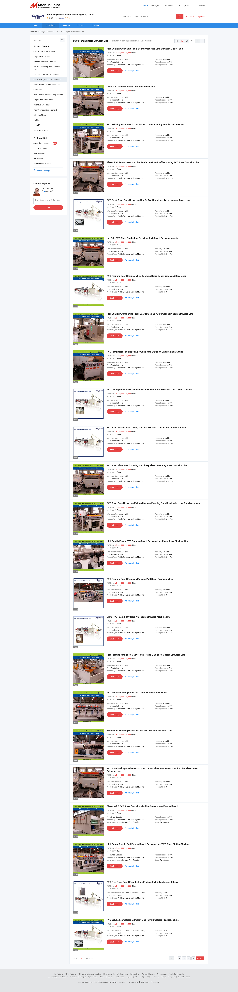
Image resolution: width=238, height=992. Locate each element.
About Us (66, 25)
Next (199, 958)
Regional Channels (148, 974)
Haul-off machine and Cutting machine (48, 94)
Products (51, 25)
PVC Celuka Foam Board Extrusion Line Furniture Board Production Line (143, 920)
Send (48, 207)
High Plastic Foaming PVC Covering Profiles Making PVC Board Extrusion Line (146, 654)
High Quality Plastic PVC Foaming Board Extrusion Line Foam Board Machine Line (147, 541)
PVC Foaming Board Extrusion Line (46, 79)
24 (81, 958)
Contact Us (96, 25)
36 (87, 958)
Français (83, 977)
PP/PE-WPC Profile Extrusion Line (46, 74)
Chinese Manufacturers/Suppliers (89, 974)
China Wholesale (109, 974)
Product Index (161, 974)
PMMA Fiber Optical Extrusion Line (46, 84)
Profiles (36, 120)
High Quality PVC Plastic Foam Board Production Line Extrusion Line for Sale (145, 48)
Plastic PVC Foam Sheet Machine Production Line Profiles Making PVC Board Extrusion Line (153, 162)
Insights (181, 974)
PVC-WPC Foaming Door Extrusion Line (46, 67)
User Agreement (133, 982)
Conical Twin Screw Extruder (44, 51)
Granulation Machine (41, 105)
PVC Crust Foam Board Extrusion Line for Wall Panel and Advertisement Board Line (148, 200)
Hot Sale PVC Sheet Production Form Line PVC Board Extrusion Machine (143, 238)
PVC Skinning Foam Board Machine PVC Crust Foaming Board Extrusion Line (145, 124)
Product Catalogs (43, 170)
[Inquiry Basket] (179, 6)
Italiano (102, 977)
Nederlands (120, 977)
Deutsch (110, 977)
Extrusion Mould (39, 115)
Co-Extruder (38, 89)
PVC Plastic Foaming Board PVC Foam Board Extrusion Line (137, 692)
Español (65, 977)
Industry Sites (134, 974)
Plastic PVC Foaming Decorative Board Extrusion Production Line (139, 730)
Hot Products (58, 974)
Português (73, 977)
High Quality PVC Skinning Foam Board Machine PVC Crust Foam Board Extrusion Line (150, 314)
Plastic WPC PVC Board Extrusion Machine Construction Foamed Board (142, 806)
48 (92, 958)
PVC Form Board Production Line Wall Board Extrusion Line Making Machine (145, 351)
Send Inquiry (114, 70)
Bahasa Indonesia (184, 977)
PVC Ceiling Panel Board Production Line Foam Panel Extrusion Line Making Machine (149, 389)
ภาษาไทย (155, 977)
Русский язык (93, 977)
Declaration (145, 982)
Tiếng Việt (171, 977)
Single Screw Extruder (41, 56)
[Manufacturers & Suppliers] (46, 5)
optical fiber (38, 125)
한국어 (135, 977)
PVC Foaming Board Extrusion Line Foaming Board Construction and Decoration (146, 276)
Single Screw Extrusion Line (43, 100)
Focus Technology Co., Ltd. (103, 982)
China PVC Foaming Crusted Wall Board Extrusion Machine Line (138, 617)
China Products (70, 974)
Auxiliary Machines (40, 130)
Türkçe (163, 977)
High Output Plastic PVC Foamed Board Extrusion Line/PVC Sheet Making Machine (148, 844)
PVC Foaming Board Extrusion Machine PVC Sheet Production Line (140, 579)
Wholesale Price (122, 974)
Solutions (80, 25)
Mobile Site (172, 974)
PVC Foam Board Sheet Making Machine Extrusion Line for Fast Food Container (146, 427)
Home (35, 25)
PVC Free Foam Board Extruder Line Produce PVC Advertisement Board (142, 882)
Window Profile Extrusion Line (44, 61)
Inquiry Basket (133, 70)
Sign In (145, 6)
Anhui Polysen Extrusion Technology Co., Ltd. (68, 14)
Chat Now (48, 192)
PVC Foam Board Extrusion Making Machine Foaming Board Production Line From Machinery (153, 503)
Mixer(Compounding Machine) (45, 110)
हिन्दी (148, 977)
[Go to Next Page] (202, 41)
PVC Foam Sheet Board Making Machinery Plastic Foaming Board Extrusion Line (147, 465)
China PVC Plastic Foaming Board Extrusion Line (131, 86)
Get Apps (190, 6)
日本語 (142, 977)
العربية (128, 977)
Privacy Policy (156, 982)
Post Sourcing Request (198, 16)
